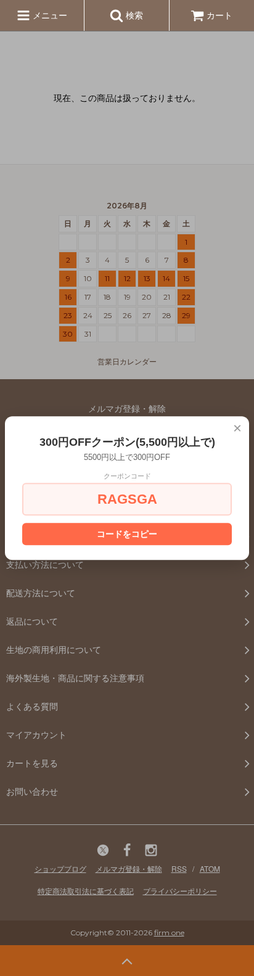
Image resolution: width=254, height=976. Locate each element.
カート (219, 15)
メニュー (48, 15)
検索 (133, 15)
